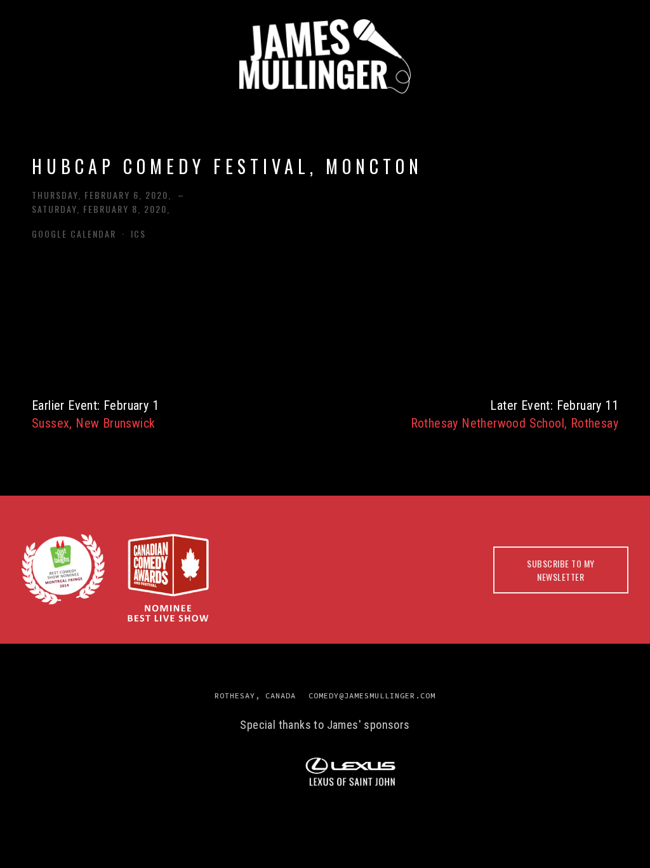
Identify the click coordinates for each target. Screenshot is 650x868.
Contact (334, 136)
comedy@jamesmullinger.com (371, 695)
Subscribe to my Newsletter (561, 570)
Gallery (473, 108)
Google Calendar (74, 233)
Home (59, 108)
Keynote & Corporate (354, 108)
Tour (243, 108)
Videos (544, 108)
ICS (138, 233)
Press (184, 108)
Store (608, 108)
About (120, 108)
